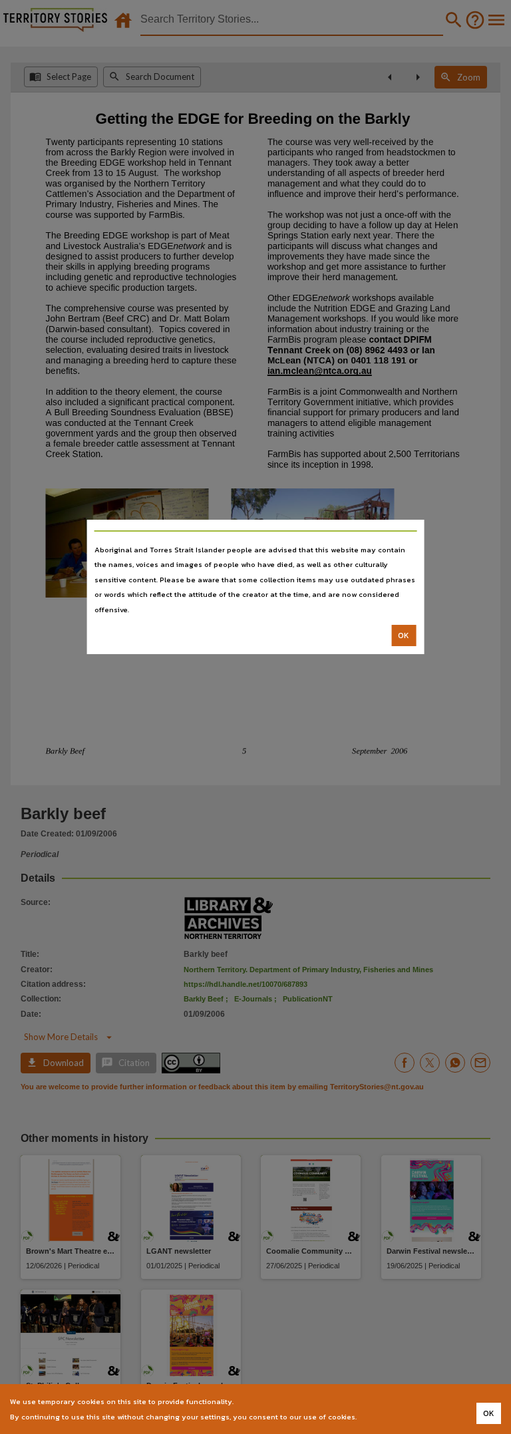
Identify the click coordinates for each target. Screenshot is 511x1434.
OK (403, 635)
